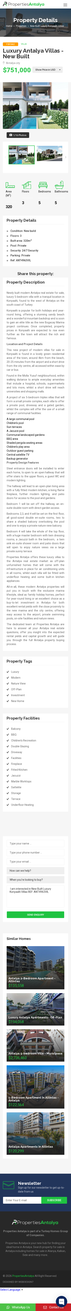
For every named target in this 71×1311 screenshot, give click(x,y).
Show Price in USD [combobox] (45, 69)
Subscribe (54, 1200)
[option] (35, 105)
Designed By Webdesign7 (18, 1281)
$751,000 (17, 70)
